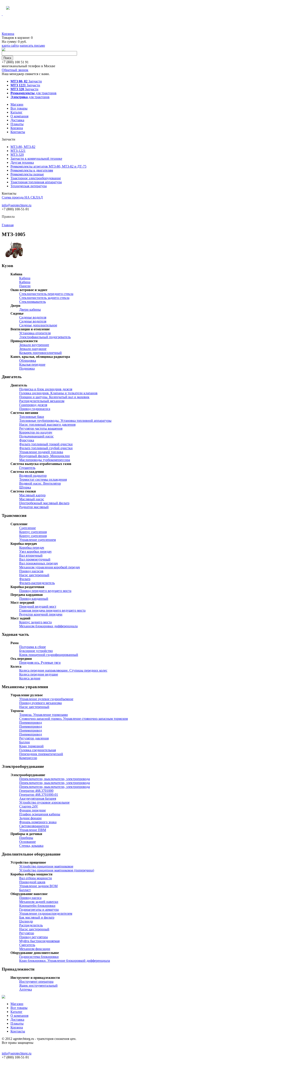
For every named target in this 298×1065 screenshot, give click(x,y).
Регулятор (26, 933)
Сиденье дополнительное (38, 325)
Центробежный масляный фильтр (44, 503)
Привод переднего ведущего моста (45, 591)
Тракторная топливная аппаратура (36, 182)
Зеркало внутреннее (34, 345)
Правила (8, 216)
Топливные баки (31, 416)
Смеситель (27, 945)
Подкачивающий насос (36, 436)
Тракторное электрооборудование (35, 178)
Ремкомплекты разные (27, 174)
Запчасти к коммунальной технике (36, 158)
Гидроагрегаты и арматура (39, 909)
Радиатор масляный (34, 507)
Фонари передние (32, 810)
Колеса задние (29, 678)
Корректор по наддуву (35, 432)
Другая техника (22, 162)
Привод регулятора (33, 937)
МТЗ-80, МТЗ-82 (22, 147)
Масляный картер (32, 495)
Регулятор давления (34, 738)
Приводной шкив (32, 882)
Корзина (8, 34)
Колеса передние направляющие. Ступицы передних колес (63, 670)
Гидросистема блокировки (39, 957)
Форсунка (26, 440)
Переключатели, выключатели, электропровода (54, 779)
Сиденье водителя (32, 317)
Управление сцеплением (37, 540)
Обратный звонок (15, 70)
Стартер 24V (28, 806)
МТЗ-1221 (18, 151)
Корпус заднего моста (35, 622)
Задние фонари (30, 818)
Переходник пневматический (41, 754)
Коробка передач (31, 547)
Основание (27, 842)
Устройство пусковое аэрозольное (44, 802)
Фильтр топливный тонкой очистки (46, 444)
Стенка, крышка (31, 845)
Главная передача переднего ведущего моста (52, 610)
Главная (8, 225)
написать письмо (32, 45)
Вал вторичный (31, 555)
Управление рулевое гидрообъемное (46, 699)
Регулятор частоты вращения (40, 428)
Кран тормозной (31, 746)
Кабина (24, 278)
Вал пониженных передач (38, 563)
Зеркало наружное (32, 349)
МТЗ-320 (17, 154)
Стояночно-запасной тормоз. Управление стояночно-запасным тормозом (73, 718)
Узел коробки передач (35, 551)
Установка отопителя (35, 333)
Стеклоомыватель (32, 302)
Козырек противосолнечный (40, 353)
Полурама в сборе (32, 647)
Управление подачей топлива (41, 452)
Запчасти (26, 81)
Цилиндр (26, 921)
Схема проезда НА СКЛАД (22, 197)
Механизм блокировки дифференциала (48, 626)
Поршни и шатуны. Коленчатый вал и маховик (54, 397)
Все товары (18, 108)
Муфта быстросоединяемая (39, 941)
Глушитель (27, 468)
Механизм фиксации (34, 949)
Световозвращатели (34, 826)
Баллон (24, 742)
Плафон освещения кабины (39, 814)
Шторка (25, 487)
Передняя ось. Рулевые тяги (40, 662)
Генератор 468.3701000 (36, 790)
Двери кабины (30, 309)
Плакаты (17, 124)
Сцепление (27, 528)
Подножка (27, 368)
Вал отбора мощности (35, 878)
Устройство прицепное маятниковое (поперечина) (56, 870)
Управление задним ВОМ (38, 886)
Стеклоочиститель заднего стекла (44, 298)
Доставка (17, 120)
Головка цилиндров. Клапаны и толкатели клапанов (58, 393)
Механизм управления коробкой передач (49, 567)
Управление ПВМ (32, 830)
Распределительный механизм (41, 401)
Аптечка (25, 989)
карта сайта (10, 45)
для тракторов (33, 93)
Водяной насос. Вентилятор (40, 483)
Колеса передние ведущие (38, 674)
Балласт (25, 890)
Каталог (16, 112)
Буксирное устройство (36, 651)
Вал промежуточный (34, 559)
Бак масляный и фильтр (36, 917)
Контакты (17, 132)
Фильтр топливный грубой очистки (46, 448)
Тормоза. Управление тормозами (43, 715)
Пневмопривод (30, 722)
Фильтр (24, 579)
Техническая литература (28, 186)
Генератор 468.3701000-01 (38, 794)
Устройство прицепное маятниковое (46, 866)
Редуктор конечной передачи (40, 614)
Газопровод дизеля (33, 405)
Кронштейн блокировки (37, 905)
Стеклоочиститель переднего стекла (46, 294)
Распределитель (31, 925)
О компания (19, 116)
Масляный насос (31, 499)
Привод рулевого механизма (40, 703)
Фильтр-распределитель (37, 583)
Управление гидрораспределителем (45, 913)
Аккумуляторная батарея (37, 798)
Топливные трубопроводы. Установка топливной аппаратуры (65, 420)
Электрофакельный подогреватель (45, 337)
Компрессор (28, 758)
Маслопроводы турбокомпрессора (44, 460)
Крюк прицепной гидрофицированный (48, 655)
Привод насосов (31, 571)
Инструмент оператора (36, 981)
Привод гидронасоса (34, 409)
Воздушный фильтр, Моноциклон (44, 456)
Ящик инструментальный (38, 985)
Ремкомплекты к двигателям (31, 170)
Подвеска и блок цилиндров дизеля (45, 389)
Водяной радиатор (33, 475)
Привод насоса (30, 898)
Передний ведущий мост (37, 606)
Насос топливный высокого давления (47, 424)
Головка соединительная (37, 750)
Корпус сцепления (33, 532)
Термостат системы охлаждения (43, 479)
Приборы (26, 838)
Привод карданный (33, 598)
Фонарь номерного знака (38, 822)
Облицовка (27, 360)
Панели (25, 286)
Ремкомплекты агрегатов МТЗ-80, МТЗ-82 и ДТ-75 (48, 166)
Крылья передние (32, 364)
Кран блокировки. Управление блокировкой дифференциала (64, 960)
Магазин (16, 104)
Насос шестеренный (34, 575)
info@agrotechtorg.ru (16, 205)
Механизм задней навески (38, 902)
